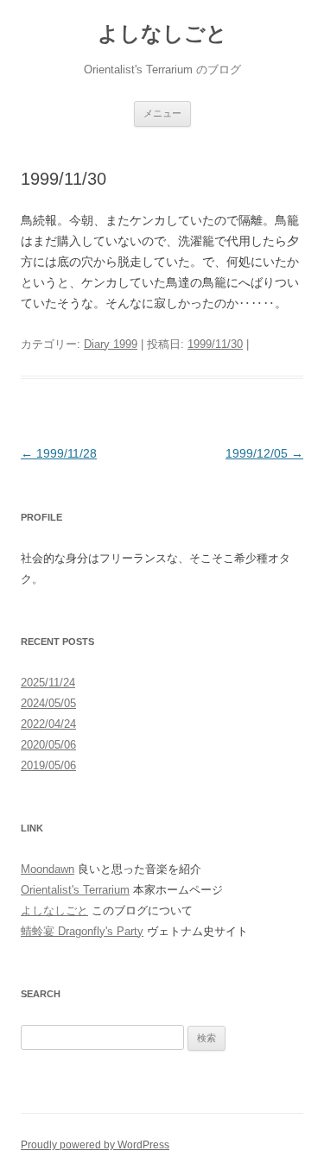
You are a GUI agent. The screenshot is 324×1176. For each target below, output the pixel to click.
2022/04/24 (48, 724)
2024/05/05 (48, 703)
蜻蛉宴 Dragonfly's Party (82, 931)
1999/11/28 (59, 453)
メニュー (162, 113)
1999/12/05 (264, 453)
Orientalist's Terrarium (75, 889)
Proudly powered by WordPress (95, 1145)
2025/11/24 (48, 682)
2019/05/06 (48, 765)
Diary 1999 (110, 344)
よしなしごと (162, 33)
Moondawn (47, 869)
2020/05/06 (48, 744)
